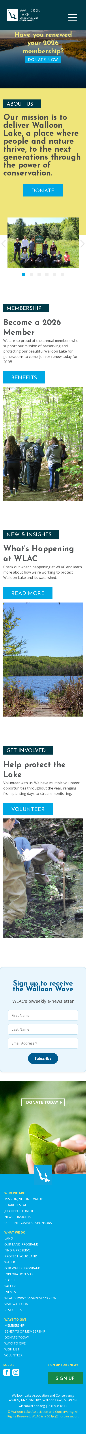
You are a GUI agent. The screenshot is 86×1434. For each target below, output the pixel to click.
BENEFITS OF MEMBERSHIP (24, 1331)
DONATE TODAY (16, 1337)
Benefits (24, 378)
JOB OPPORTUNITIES (20, 1211)
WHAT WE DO (14, 1232)
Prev (3, 243)
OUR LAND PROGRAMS (21, 1244)
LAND (8, 1238)
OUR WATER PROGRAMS (22, 1268)
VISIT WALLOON (16, 1304)
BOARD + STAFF (16, 1205)
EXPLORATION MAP (19, 1274)
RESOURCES (13, 1310)
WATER (9, 1262)
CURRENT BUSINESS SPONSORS (28, 1223)
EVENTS (10, 1292)
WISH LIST (11, 1349)
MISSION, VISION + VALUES (24, 1199)
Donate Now (43, 60)
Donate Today (42, 1102)
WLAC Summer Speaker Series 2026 (30, 1298)
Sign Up (65, 1379)
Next (82, 243)
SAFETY (9, 1286)
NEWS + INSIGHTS (17, 1217)
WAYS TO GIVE (15, 1319)
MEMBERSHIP (14, 1325)
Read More (28, 593)
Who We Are (14, 1193)
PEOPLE (10, 1280)
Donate (43, 191)
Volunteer (28, 809)
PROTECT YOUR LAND (20, 1256)
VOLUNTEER (13, 1355)
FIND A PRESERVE (17, 1250)
